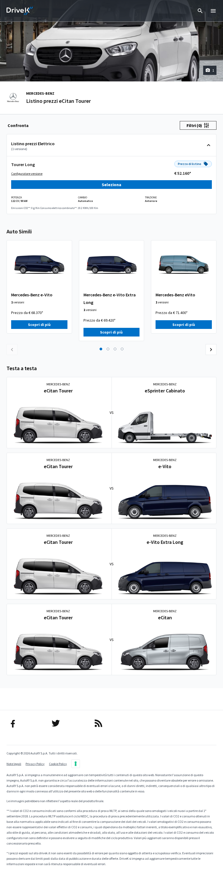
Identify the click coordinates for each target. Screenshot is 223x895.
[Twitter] (69, 723)
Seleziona (111, 184)
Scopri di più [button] (39, 324)
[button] (101, 349)
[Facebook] (26, 723)
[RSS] (111, 723)
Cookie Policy (58, 764)
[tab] (18, 125)
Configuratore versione (26, 174)
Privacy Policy (35, 764)
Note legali (14, 764)
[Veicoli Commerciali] (20, 11)
